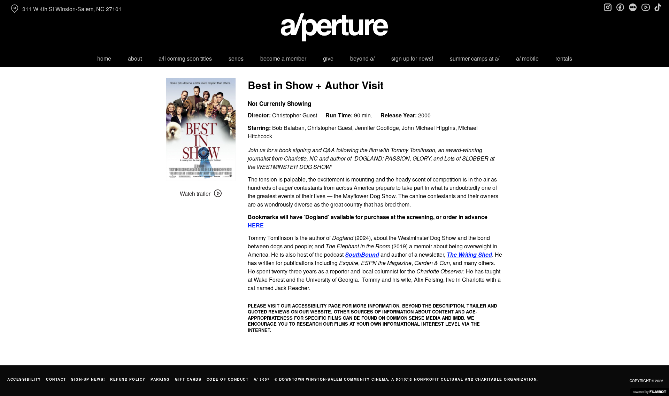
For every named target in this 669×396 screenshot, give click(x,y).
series (236, 58)
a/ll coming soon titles (185, 58)
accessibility (24, 379)
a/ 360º (262, 379)
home (104, 58)
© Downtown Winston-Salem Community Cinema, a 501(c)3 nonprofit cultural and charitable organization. (406, 379)
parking (160, 379)
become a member (283, 58)
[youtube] (645, 7)
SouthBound (362, 254)
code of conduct (228, 379)
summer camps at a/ (474, 58)
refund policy (128, 379)
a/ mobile (527, 58)
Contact (56, 379)
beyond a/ (362, 58)
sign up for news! (412, 58)
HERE (256, 225)
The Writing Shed (469, 254)
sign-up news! (88, 379)
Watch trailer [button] (195, 193)
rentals (563, 58)
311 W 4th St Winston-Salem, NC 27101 (72, 9)
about (135, 58)
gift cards (188, 379)
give (328, 58)
